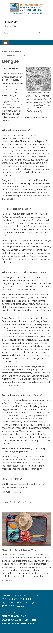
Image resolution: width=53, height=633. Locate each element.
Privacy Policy (9, 613)
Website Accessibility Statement (19, 620)
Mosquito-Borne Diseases (15, 55)
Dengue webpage (16, 492)
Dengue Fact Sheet (19, 484)
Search (42, 33)
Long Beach (10, 199)
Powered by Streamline (14, 623)
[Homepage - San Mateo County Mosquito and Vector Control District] (26, 10)
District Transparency (14, 616)
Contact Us (10, 26)
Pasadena (37, 196)
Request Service (13, 22)
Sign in (31, 623)
